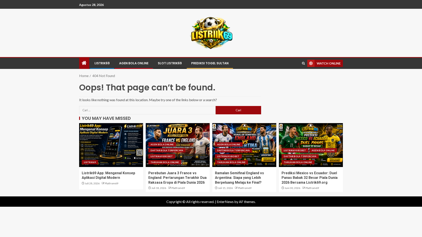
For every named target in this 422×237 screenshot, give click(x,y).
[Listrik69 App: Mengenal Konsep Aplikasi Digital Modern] (111, 145)
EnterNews (225, 201)
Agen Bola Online (133, 63)
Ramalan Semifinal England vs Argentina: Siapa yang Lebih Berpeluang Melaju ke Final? (239, 178)
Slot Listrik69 (170, 63)
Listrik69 (102, 63)
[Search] (303, 63)
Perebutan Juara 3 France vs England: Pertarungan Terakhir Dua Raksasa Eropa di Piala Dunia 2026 (177, 178)
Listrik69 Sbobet (162, 156)
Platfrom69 (111, 183)
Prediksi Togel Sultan (210, 63)
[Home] (84, 63)
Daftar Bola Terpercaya (167, 150)
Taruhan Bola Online (165, 162)
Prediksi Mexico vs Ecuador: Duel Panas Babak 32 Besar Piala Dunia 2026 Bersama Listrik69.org (310, 178)
